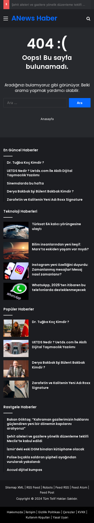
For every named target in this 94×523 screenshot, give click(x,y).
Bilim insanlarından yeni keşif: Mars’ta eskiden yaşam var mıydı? (60, 246)
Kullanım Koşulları (38, 517)
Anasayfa (47, 119)
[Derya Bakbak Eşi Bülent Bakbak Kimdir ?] (16, 368)
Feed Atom (79, 487)
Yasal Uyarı (60, 517)
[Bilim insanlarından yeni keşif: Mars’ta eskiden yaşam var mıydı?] (16, 250)
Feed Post (47, 492)
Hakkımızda (15, 512)
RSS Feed (33, 487)
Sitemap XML (14, 487)
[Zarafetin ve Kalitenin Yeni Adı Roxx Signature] (16, 389)
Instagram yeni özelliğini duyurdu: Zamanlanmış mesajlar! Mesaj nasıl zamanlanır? (60, 269)
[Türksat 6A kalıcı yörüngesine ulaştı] (16, 230)
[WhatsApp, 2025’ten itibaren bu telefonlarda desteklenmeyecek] (16, 291)
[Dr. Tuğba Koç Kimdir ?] (16, 328)
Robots (48, 487)
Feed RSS (62, 487)
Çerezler (69, 512)
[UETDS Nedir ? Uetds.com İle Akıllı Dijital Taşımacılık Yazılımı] (16, 348)
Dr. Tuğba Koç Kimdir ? (50, 322)
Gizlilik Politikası (49, 512)
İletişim (30, 512)
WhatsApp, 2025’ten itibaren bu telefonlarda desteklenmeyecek (59, 287)
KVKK (81, 512)
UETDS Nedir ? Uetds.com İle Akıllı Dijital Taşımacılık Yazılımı (59, 344)
